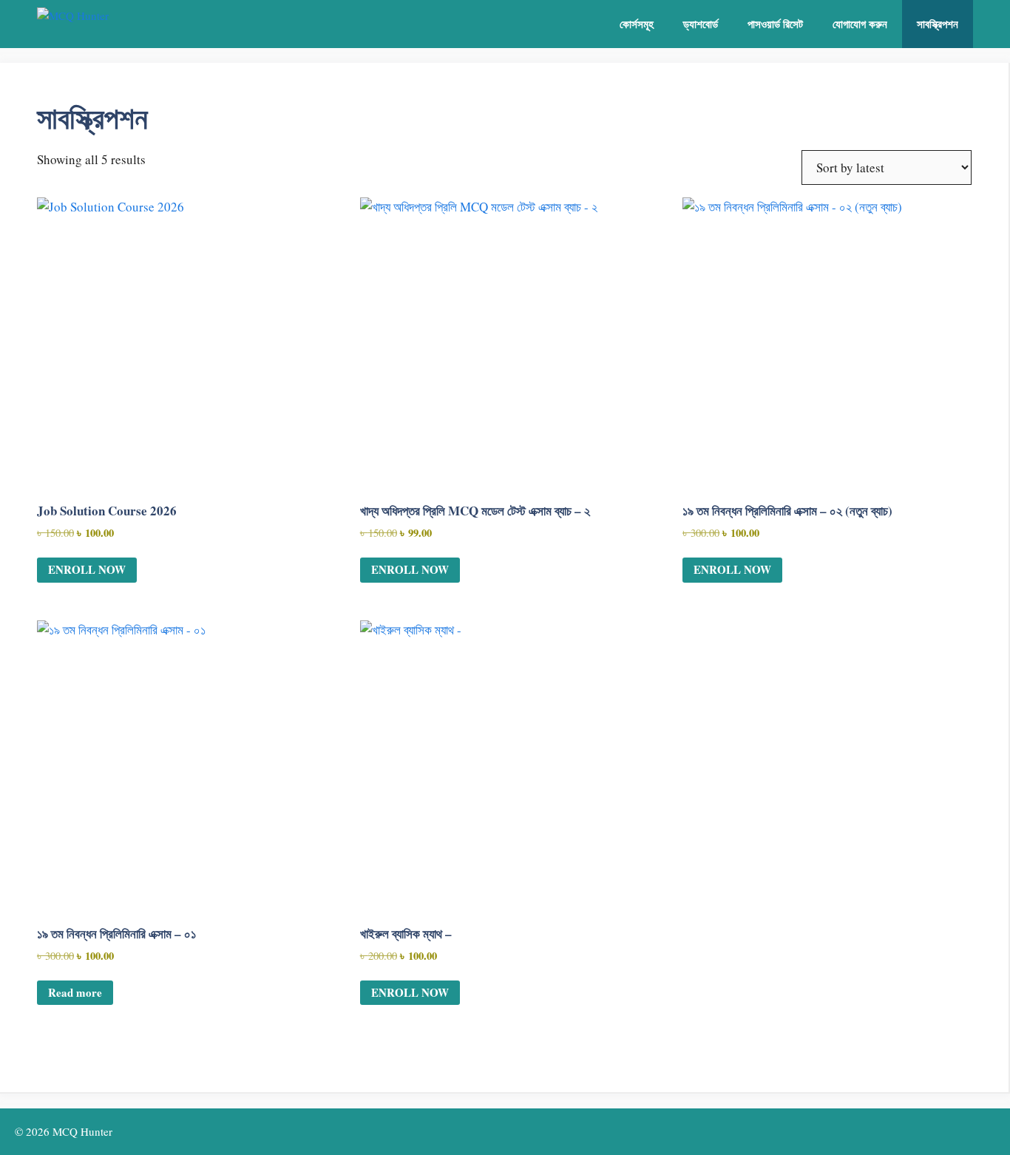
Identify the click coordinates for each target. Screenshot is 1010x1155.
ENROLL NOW (87, 569)
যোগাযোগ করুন (860, 24)
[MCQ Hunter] (120, 24)
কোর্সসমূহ (637, 24)
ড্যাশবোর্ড (700, 24)
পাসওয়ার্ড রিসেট (775, 24)
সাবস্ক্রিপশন (937, 24)
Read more (75, 992)
